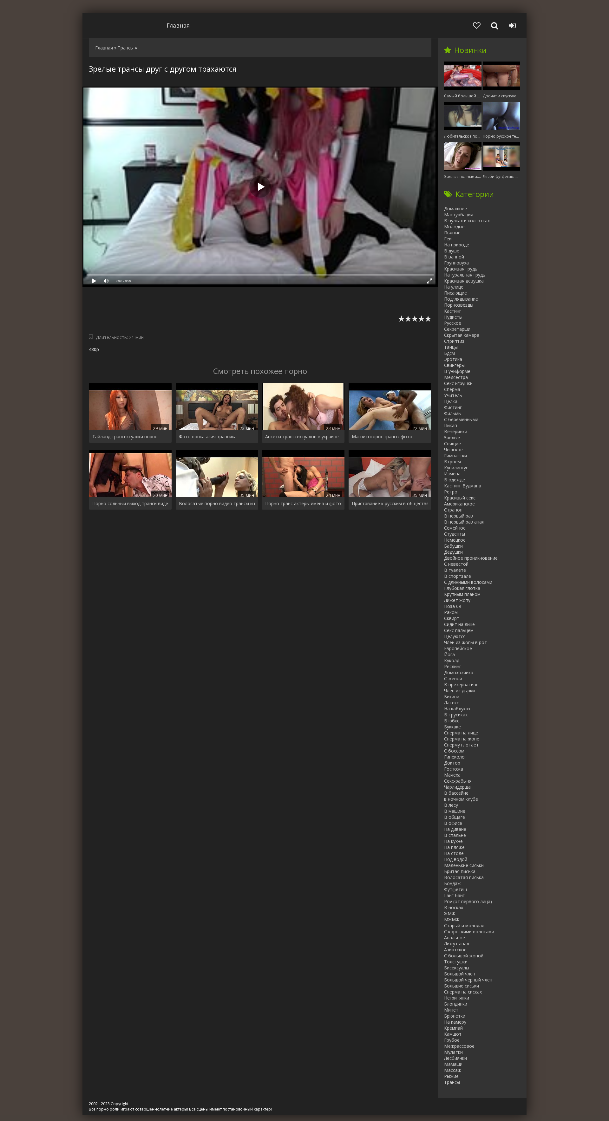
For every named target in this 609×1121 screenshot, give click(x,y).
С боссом (454, 751)
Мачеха (452, 775)
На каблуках (457, 709)
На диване (455, 829)
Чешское (453, 449)
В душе (451, 251)
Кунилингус (456, 468)
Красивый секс (459, 498)
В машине (454, 811)
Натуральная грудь (464, 275)
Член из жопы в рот (465, 642)
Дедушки (453, 552)
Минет (451, 1010)
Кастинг (452, 311)
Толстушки (456, 962)
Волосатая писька (464, 877)
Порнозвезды (458, 305)
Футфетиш (455, 889)
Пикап (450, 425)
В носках (453, 907)
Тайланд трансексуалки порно (125, 436)
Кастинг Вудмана (462, 486)
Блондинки (455, 1004)
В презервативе (461, 684)
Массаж (452, 1070)
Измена (452, 474)
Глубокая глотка (462, 588)
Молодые (454, 227)
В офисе (453, 823)
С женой (453, 678)
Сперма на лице (461, 733)
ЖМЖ (449, 913)
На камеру (455, 1022)
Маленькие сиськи (464, 865)
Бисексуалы (456, 968)
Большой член (459, 974)
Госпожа (453, 769)
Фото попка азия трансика (208, 436)
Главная (178, 25)
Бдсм (449, 353)
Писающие (455, 293)
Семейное (455, 528)
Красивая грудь (460, 269)
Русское (452, 323)
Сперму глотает (461, 745)
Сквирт (451, 618)
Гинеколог (455, 757)
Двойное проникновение (471, 558)
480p (94, 349)
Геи (448, 239)
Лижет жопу (457, 600)
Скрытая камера (461, 335)
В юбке (452, 721)
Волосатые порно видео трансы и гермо (217, 503)
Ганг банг (454, 895)
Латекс (451, 703)
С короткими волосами (469, 932)
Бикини (451, 697)
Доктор (452, 763)
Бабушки (453, 546)
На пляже (454, 847)
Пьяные (452, 233)
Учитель (453, 395)
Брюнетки (454, 1016)
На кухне (453, 841)
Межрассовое (459, 1046)
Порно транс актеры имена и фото (303, 503)
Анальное (454, 938)
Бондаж (452, 883)
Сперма (452, 389)
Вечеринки (455, 431)
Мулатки (453, 1052)
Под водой (455, 859)
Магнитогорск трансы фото (382, 436)
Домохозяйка (458, 672)
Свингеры (454, 365)
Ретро (450, 492)
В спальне (455, 835)
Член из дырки (459, 691)
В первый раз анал (464, 522)
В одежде (454, 480)
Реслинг (452, 666)
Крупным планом (462, 594)
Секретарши (457, 329)
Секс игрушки (458, 383)
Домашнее (455, 208)
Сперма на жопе (461, 739)
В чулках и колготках (467, 221)
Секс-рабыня (458, 781)
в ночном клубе (461, 799)
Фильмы (453, 413)
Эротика (453, 359)
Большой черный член (468, 980)
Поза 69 (452, 606)
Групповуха (456, 263)
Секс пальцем (459, 630)
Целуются (455, 636)
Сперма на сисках (463, 992)
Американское (459, 504)
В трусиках (456, 715)
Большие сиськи (461, 986)
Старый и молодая (464, 925)
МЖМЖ (451, 919)
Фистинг (453, 407)
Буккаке (452, 727)
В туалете (455, 570)
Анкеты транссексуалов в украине (302, 436)
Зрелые (452, 437)
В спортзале (457, 576)
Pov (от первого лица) (468, 901)
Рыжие (451, 1076)
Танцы (451, 347)
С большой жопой (463, 956)
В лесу (451, 805)
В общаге (454, 817)
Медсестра (456, 377)
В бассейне (456, 793)
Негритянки (456, 998)
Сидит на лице (459, 624)
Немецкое (455, 540)
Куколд (451, 660)
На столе (454, 853)
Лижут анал (456, 944)
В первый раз (458, 516)
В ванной (454, 257)
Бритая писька (459, 871)
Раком (451, 612)
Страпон (453, 510)
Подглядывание (461, 299)
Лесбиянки (455, 1058)
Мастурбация (458, 215)
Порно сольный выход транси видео (130, 503)
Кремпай (453, 1028)
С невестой (456, 564)
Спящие (452, 443)
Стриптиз (454, 341)
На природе (456, 245)
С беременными (461, 419)
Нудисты (453, 317)
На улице (453, 287)
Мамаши (453, 1064)
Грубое (452, 1040)
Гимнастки (455, 456)
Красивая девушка (464, 281)
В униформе (457, 371)
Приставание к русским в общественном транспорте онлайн (390, 503)
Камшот (453, 1034)
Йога (449, 654)
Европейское (458, 648)
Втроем (452, 462)
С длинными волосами (468, 582)
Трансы (452, 1082)
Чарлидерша (457, 787)
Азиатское (455, 950)
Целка (450, 401)
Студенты (454, 534)
